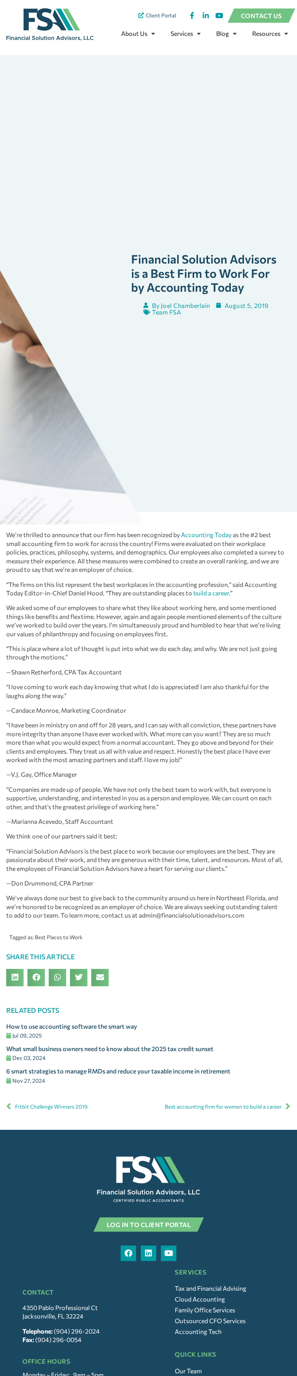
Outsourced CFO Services (210, 1320)
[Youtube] (168, 1253)
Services (182, 33)
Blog (222, 33)
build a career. (211, 593)
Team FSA (166, 312)
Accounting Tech (198, 1331)
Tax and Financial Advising (210, 1288)
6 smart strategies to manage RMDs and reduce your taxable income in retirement (118, 1071)
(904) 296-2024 (77, 1331)
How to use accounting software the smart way (71, 1026)
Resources (266, 33)
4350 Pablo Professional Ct (60, 1307)
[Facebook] (128, 1253)
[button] (15, 977)
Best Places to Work (58, 937)
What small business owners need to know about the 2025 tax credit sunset (109, 1048)
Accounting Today (206, 534)
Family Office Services (205, 1309)
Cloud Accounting (200, 1299)
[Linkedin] (148, 1253)
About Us (134, 33)
